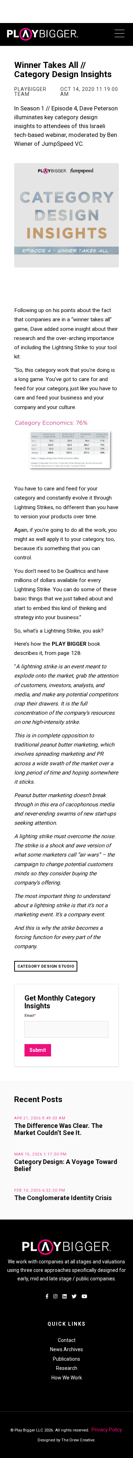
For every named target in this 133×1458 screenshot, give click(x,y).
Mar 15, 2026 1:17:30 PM (40, 1154)
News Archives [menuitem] (66, 1349)
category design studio (45, 966)
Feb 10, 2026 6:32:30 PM (39, 1190)
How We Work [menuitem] (66, 1378)
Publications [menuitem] (66, 1359)
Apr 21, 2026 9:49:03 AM (40, 1118)
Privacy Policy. (106, 1430)
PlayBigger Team (30, 92)
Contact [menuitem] (67, 1340)
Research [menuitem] (66, 1368)
